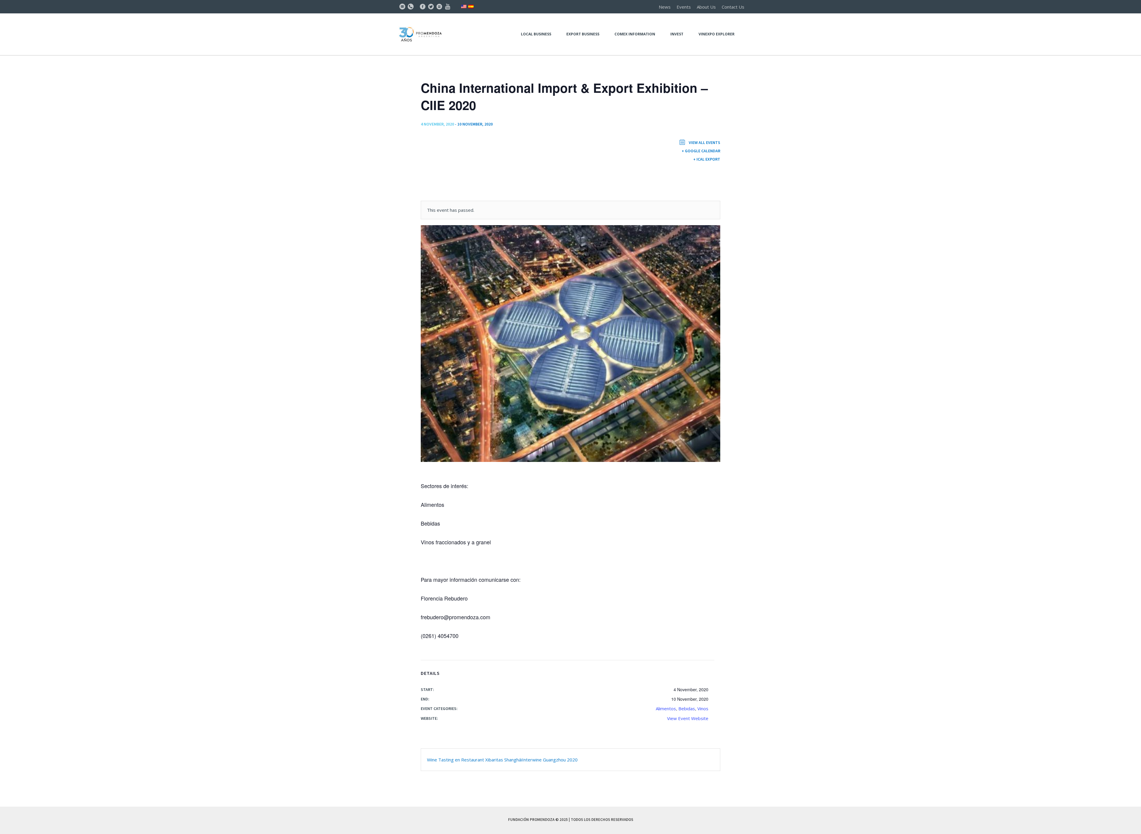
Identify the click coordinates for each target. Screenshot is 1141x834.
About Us (706, 7)
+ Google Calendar (701, 150)
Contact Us (733, 7)
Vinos (702, 708)
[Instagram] (439, 6)
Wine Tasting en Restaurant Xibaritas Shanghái (474, 760)
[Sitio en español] (471, 6)
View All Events (704, 142)
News (665, 7)
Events (684, 7)
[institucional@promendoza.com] (402, 6)
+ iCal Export (706, 159)
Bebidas (686, 708)
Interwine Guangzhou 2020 (550, 760)
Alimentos (666, 708)
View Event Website (687, 718)
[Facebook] (422, 6)
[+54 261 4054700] (410, 6)
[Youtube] (447, 6)
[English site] (464, 6)
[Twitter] (431, 6)
